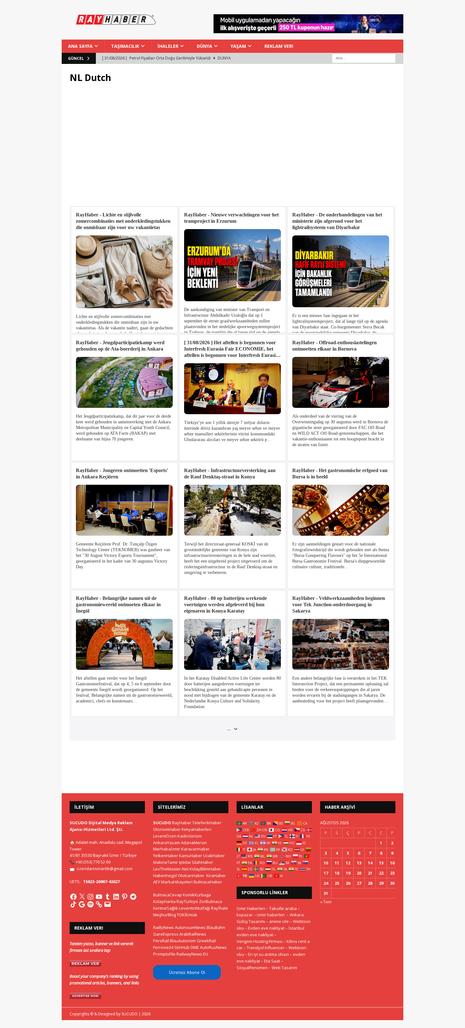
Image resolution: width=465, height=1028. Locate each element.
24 (326, 883)
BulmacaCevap (167, 895)
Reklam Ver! (278, 46)
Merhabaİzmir (166, 849)
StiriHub (181, 947)
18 (337, 873)
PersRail (161, 941)
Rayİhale (219, 908)
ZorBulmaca (210, 901)
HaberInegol (165, 875)
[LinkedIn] (116, 896)
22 (381, 873)
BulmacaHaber (208, 882)
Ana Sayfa (80, 46)
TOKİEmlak (187, 915)
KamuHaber (190, 855)
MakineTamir (165, 862)
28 (370, 883)
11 (337, 863)
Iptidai (185, 862)
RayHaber (181, 823)
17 (326, 873)
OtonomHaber (167, 829)
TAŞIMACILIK (125, 46)
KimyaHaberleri (196, 829)
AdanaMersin (194, 842)
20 (359, 873)
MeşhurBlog (164, 915)
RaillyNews (163, 927)
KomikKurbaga (197, 895)
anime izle (279, 921)
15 (381, 863)
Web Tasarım (284, 967)
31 (326, 893)
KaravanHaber (195, 849)
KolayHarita (164, 901)
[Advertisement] (232, 148)
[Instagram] (90, 896)
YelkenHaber (165, 855)
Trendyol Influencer (265, 947)
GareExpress (165, 934)
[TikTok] (73, 904)
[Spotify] (90, 904)
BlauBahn (216, 927)
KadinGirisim (189, 836)
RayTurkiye (187, 901)
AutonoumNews (190, 927)
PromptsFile (164, 954)
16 (392, 863)
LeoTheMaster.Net (171, 869)
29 (381, 883)
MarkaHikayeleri (177, 882)
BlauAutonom (183, 941)
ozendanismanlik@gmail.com (105, 868)
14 (370, 863)
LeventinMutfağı (194, 908)
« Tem (326, 902)
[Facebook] (73, 896)
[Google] (82, 904)
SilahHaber (202, 862)
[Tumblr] (107, 896)
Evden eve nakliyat (266, 928)
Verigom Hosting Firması (259, 941)
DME (194, 947)
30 (392, 883)
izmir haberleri (271, 915)
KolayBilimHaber (205, 869)
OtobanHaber (191, 875)
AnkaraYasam (166, 842)
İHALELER (168, 46)
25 (337, 883)
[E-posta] (107, 904)
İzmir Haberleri (251, 908)
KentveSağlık (165, 908)
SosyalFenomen (252, 967)
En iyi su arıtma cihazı (268, 954)
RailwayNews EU (192, 954)
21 (370, 873)
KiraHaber (216, 875)
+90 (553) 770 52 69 (93, 862)
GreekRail (206, 941)
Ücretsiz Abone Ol (187, 972)
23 (392, 873)
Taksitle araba (283, 908)
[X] (82, 896)
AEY (156, 882)
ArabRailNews (192, 934)
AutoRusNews (213, 947)
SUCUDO (162, 823)
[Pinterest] (124, 896)
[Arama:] (363, 58)
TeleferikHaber (206, 823)
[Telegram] (133, 896)
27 (359, 883)
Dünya (204, 46)
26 (348, 883)
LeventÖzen (165, 836)
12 (348, 863)
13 (359, 863)
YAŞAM (238, 46)
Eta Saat (272, 961)
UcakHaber (214, 855)
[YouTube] (99, 896)
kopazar (245, 915)
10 (326, 863)
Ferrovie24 (163, 947)
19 (348, 873)
